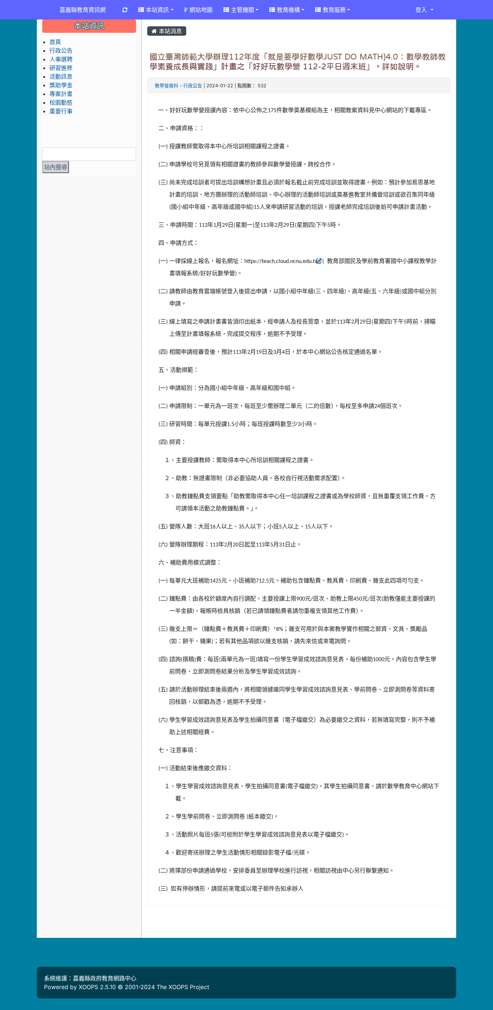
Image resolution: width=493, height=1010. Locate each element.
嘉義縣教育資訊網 (83, 9)
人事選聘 (61, 59)
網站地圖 (200, 9)
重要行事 (61, 111)
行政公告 (192, 85)
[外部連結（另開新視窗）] (326, 261)
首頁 (55, 41)
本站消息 (169, 31)
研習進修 (61, 67)
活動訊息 (61, 76)
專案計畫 (61, 93)
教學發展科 (166, 85)
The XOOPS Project (183, 987)
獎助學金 (61, 85)
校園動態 (61, 102)
